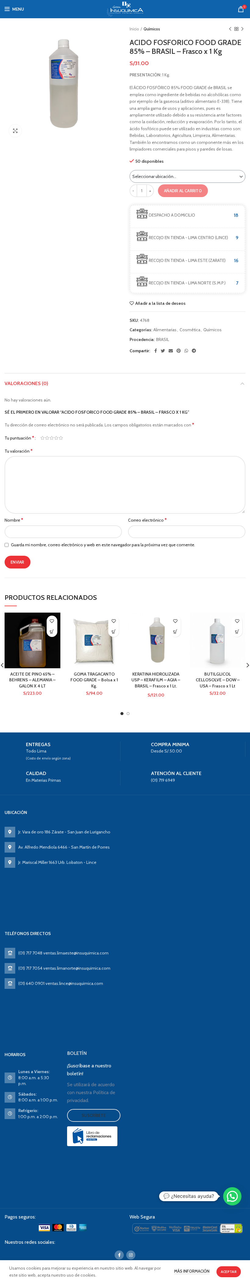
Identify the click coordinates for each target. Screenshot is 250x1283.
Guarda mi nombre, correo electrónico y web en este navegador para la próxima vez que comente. (103, 545)
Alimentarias (165, 329)
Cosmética (190, 329)
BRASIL (162, 339)
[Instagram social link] (130, 1255)
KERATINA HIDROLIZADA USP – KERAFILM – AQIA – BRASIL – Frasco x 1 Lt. (155, 680)
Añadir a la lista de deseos (160, 303)
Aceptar (229, 1271)
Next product (242, 29)
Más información (191, 1271)
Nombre (14, 520)
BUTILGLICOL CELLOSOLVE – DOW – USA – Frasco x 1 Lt (218, 680)
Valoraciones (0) (26, 383)
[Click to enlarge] (15, 131)
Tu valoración (19, 451)
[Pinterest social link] (179, 351)
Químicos (152, 28)
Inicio (134, 28)
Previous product (230, 29)
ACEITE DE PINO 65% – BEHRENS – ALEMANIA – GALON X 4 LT (32, 680)
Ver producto (52, 631)
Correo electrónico (147, 520)
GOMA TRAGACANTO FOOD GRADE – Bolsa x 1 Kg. (94, 680)
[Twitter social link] (163, 351)
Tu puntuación (19, 438)
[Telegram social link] (194, 351)
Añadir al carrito (183, 190)
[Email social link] (171, 351)
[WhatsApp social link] (186, 351)
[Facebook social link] (155, 351)
